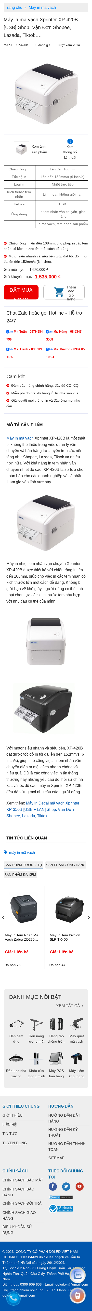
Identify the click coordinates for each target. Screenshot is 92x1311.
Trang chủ (13, 7)
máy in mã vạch (22, 852)
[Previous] (6, 92)
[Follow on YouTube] (80, 1186)
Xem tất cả (68, 1006)
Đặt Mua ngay (21, 293)
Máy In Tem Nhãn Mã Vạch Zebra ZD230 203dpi (21, 937)
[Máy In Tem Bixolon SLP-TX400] (68, 909)
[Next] (88, 927)
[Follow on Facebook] (53, 1186)
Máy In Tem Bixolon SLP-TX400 (65, 937)
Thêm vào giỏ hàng (71, 292)
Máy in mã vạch (42, 7)
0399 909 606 (31, 1284)
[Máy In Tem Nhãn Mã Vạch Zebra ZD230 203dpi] (23, 909)
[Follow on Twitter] (66, 1186)
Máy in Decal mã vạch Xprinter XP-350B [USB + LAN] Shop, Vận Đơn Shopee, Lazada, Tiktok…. (42, 809)
